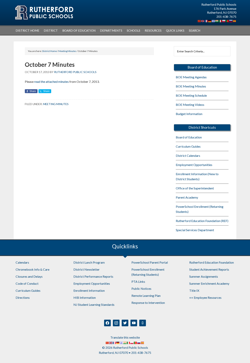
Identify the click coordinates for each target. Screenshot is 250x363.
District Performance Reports (93, 276)
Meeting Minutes (56, 104)
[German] (210, 20)
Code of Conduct (27, 283)
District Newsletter (86, 269)
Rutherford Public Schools (44, 12)
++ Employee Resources (205, 297)
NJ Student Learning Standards (93, 304)
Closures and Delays (29, 276)
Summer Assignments (203, 276)
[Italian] (220, 20)
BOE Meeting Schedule (191, 95)
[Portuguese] (227, 20)
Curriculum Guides (188, 146)
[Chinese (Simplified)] (199, 20)
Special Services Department (195, 230)
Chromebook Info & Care (32, 269)
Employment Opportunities (194, 165)
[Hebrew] (213, 20)
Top (240, 353)
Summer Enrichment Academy (209, 283)
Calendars (22, 262)
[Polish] (224, 20)
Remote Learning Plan (146, 295)
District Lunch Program (89, 262)
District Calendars (188, 155)
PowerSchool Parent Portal (149, 262)
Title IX (194, 290)
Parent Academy (187, 197)
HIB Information (84, 297)
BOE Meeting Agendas (191, 77)
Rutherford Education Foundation (211, 262)
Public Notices (141, 288)
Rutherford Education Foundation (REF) (202, 221)
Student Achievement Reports (209, 269)
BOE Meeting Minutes (191, 86)
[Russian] (231, 20)
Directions (23, 297)
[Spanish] (234, 20)
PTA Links (138, 281)
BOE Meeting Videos (190, 104)
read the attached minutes (51, 81)
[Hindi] (217, 20)
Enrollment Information (89, 290)
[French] (206, 20)
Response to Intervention (148, 302)
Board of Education (189, 137)
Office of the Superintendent (195, 188)
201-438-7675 (226, 16)
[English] (203, 20)
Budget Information (189, 114)
